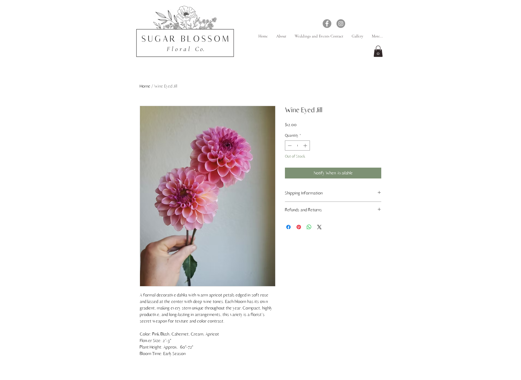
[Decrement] (289, 145)
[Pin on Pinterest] (299, 227)
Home (145, 86)
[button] (378, 51)
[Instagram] (340, 23)
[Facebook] (327, 23)
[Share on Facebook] (288, 227)
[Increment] (305, 145)
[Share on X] (319, 227)
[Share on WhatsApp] (309, 227)
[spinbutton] (297, 145)
